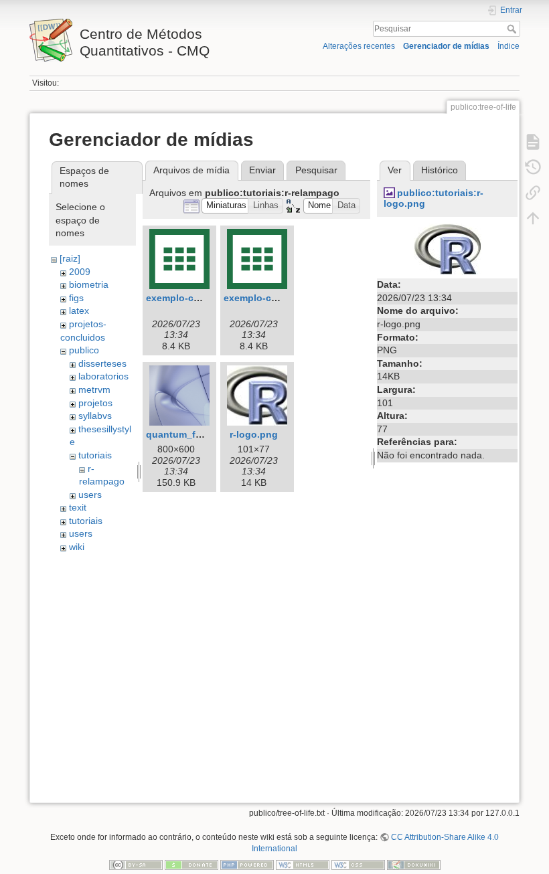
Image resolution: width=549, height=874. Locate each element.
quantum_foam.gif (188, 434)
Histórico (439, 170)
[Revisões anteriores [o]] (533, 167)
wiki (76, 546)
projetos (95, 403)
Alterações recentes (359, 46)
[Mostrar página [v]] (533, 142)
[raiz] (70, 258)
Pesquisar (513, 28)
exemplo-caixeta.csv (270, 297)
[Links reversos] (533, 192)
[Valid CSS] (358, 864)
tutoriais (95, 455)
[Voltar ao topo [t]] (533, 218)
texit (77, 507)
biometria (88, 284)
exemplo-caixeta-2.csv (197, 297)
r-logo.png (254, 434)
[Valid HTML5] (302, 864)
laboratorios (103, 376)
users (90, 494)
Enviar (262, 170)
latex (79, 310)
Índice (508, 46)
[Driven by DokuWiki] (414, 864)
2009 (79, 271)
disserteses (102, 363)
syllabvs (95, 415)
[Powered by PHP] (247, 864)
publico (84, 350)
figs (76, 297)
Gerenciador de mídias (446, 46)
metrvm (94, 389)
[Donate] (191, 864)
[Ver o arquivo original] (447, 248)
